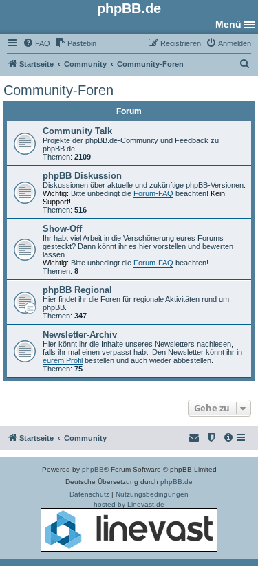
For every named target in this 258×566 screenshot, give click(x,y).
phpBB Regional (77, 290)
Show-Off (62, 229)
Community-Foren (58, 90)
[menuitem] (36, 43)
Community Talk (77, 131)
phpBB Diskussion (82, 176)
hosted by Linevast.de (129, 504)
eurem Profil (63, 360)
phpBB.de (176, 482)
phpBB (93, 469)
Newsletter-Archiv (80, 334)
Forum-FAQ (153, 193)
